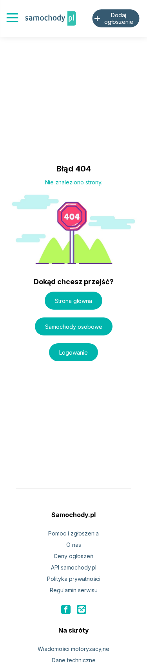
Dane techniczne (74, 660)
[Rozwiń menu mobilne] (12, 18)
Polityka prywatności (73, 578)
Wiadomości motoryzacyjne (73, 648)
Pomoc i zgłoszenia (73, 533)
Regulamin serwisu (74, 590)
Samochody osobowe (73, 326)
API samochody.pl (73, 567)
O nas (73, 544)
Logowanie (73, 352)
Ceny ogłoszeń (73, 556)
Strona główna (73, 300)
